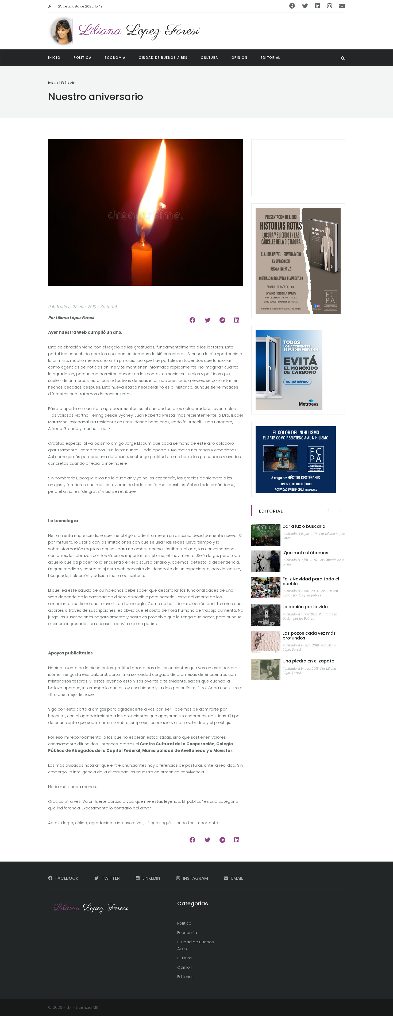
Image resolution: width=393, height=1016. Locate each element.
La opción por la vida (305, 607)
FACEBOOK (66, 878)
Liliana (139, 31)
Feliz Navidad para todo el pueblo (311, 581)
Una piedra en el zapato (308, 661)
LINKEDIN (151, 878)
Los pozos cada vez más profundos (309, 635)
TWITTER (111, 878)
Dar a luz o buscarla (304, 526)
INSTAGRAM (195, 878)
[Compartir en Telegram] (222, 320)
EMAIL (236, 878)
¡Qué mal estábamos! (306, 553)
